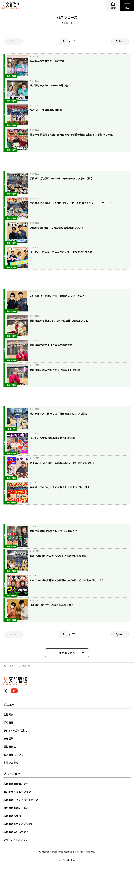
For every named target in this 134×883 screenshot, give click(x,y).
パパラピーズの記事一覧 (19, 666)
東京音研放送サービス (16, 807)
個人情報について (13, 754)
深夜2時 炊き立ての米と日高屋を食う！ (53, 605)
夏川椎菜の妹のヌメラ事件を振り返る (51, 345)
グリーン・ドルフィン (15, 839)
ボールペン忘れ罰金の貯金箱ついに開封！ (53, 438)
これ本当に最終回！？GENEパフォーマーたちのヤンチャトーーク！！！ (71, 203)
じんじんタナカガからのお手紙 (47, 61)
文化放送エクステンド (16, 831)
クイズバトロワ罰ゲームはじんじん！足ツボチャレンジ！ (62, 462)
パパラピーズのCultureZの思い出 (49, 85)
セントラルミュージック (17, 791)
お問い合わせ (10, 762)
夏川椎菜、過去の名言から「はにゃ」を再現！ (56, 369)
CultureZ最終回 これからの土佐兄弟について (57, 227)
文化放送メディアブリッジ (18, 823)
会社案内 (8, 714)
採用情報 (8, 722)
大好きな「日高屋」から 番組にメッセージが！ (57, 296)
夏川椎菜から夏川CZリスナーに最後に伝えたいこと (59, 320)
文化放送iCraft (12, 815)
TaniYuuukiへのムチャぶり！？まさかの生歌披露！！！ (62, 555)
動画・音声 (11, 76)
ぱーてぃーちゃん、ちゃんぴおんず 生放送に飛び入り (61, 252)
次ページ (120, 41)
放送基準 (8, 738)
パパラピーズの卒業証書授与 (46, 110)
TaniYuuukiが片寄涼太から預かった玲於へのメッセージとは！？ (67, 580)
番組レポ (11, 428)
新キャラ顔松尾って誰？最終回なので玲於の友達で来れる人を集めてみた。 (72, 134)
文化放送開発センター (16, 783)
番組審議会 (9, 746)
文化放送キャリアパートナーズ (21, 799)
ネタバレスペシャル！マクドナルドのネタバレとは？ (60, 487)
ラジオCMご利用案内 (15, 730)
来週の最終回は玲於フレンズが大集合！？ (53, 531)
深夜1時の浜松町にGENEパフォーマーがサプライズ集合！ (62, 178)
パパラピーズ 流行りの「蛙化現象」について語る (58, 413)
